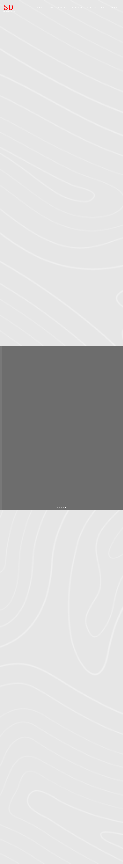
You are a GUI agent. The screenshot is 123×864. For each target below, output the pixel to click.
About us (41, 7)
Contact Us (115, 7)
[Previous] (5, 428)
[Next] (117, 428)
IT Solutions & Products (83, 7)
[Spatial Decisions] (9, 7)
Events (103, 7)
